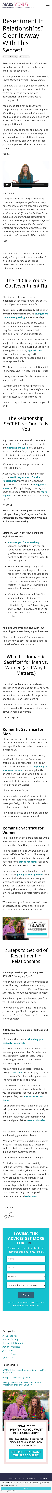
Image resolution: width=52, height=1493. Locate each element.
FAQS (21, 1478)
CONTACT (11, 1478)
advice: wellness (11, 1346)
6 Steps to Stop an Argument (16, 1377)
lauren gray (24, 57)
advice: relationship (10, 57)
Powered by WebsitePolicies (9, 1491)
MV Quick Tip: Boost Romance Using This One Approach (24, 1371)
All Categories (10, 1335)
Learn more (14, 1485)
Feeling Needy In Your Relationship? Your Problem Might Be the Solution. (22, 1383)
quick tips (8, 1357)
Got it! (26, 1488)
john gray (8, 1350)
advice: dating (10, 1339)
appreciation (35, 350)
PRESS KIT (32, 1478)
